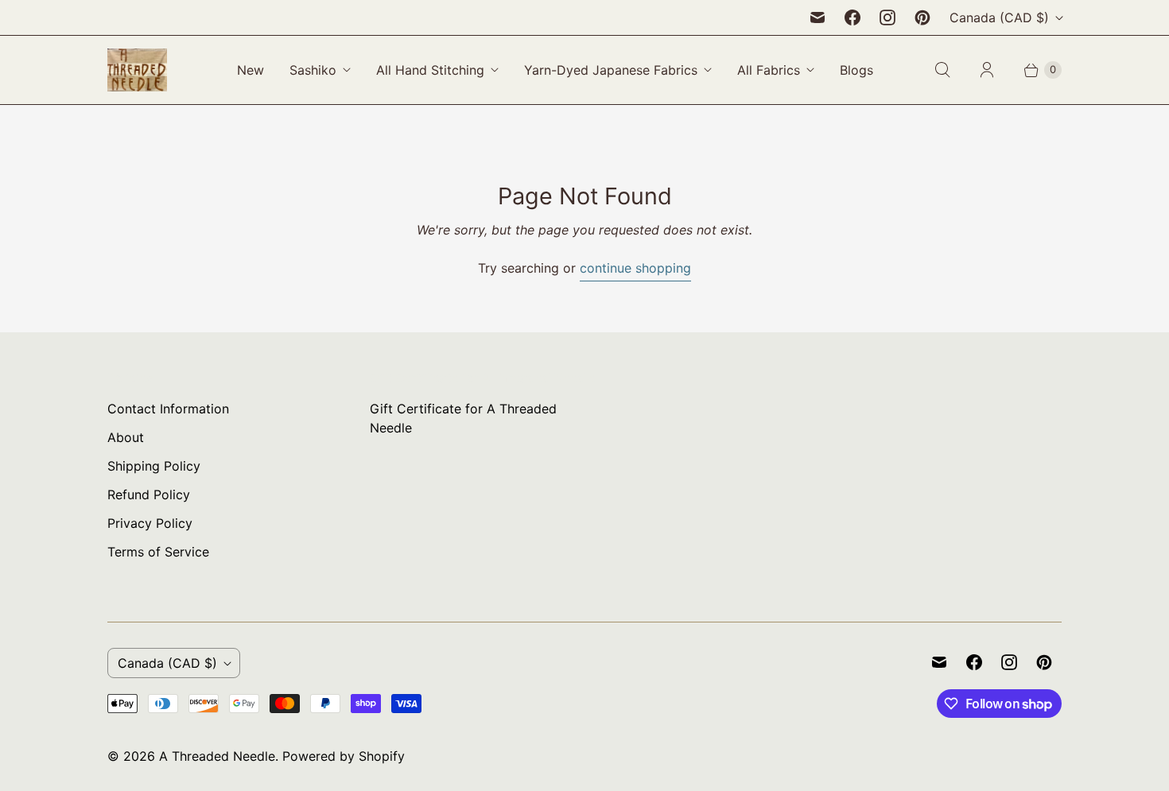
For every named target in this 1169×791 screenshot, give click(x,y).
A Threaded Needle (217, 756)
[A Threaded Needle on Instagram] (887, 17)
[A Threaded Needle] (137, 69)
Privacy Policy (149, 523)
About (125, 437)
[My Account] (987, 70)
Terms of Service (158, 552)
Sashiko (312, 70)
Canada (999, 17)
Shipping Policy (153, 466)
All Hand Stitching (430, 70)
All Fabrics (768, 70)
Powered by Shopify (343, 756)
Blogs (856, 70)
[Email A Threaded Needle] (817, 17)
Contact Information (168, 409)
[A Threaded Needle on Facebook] (852, 17)
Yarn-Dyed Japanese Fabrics (610, 70)
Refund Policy (148, 494)
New (250, 70)
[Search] (942, 70)
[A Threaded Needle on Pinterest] (922, 17)
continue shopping (635, 268)
